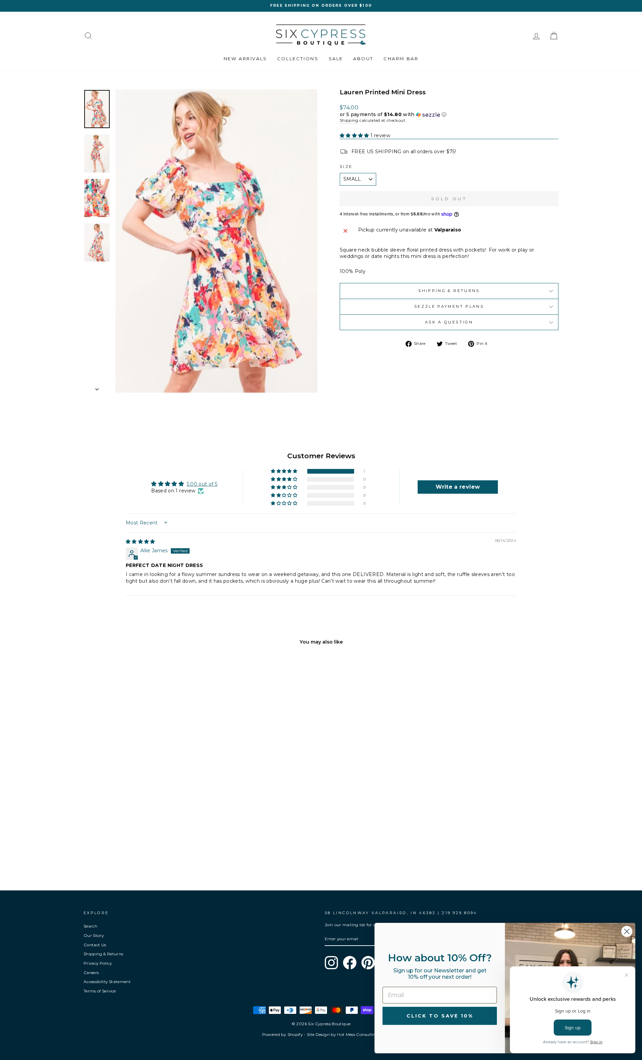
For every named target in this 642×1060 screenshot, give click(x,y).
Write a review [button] (458, 487)
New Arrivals (245, 58)
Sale (336, 58)
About (363, 58)
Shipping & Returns (448, 290)
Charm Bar (401, 58)
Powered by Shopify (282, 1034)
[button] (449, 114)
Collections (298, 58)
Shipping (349, 120)
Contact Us (95, 944)
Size (346, 166)
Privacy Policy (98, 963)
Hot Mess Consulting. (358, 1034)
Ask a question (449, 322)
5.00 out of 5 (202, 484)
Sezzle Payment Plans (449, 306)
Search (90, 926)
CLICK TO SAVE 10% (440, 1016)
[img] (140, 542)
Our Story (94, 935)
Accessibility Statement (107, 981)
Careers (91, 972)
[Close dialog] (627, 931)
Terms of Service (100, 990)
